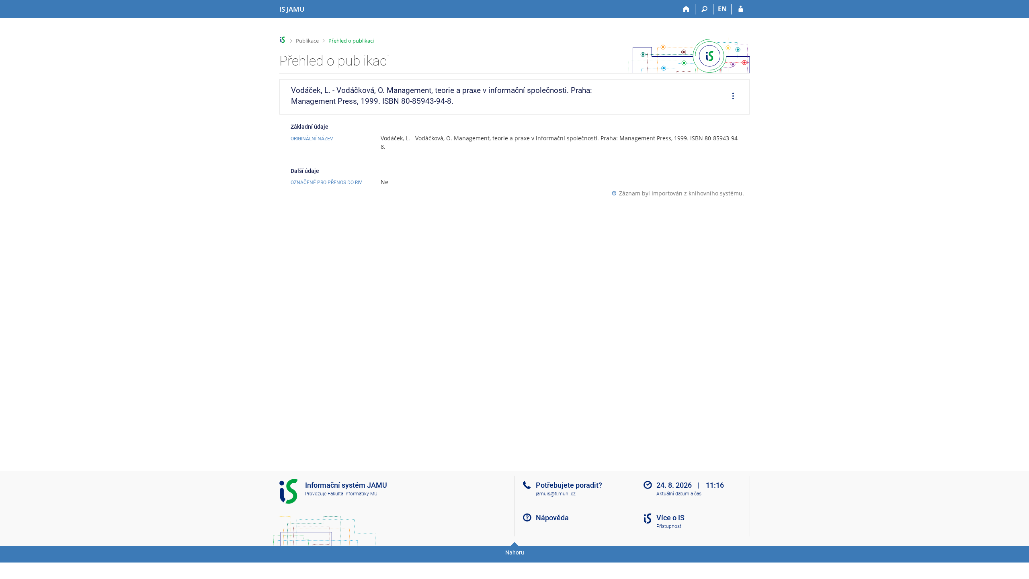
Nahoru (514, 552)
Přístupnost (668, 526)
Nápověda (552, 517)
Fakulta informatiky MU (352, 494)
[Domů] (686, 9)
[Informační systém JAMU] (282, 40)
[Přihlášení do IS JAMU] (741, 9)
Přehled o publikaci (351, 40)
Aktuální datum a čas (678, 494)
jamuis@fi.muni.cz (556, 494)
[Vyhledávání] (704, 9)
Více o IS (670, 517)
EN (722, 8)
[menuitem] (730, 97)
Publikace (307, 40)
